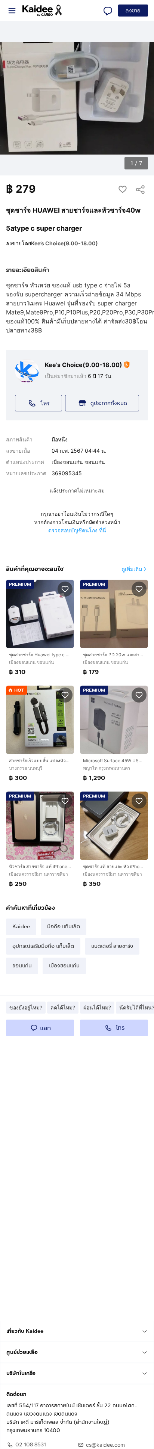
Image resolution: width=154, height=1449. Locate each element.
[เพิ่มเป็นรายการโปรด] (65, 588)
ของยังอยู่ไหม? (25, 1007)
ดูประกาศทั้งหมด (108, 403)
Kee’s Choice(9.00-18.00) (64, 243)
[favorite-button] (122, 188)
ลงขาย (133, 11)
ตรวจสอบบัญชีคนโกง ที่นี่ (77, 530)
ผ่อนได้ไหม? (97, 1007)
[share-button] (140, 188)
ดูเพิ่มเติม (131, 569)
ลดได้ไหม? (62, 1007)
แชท (45, 1028)
